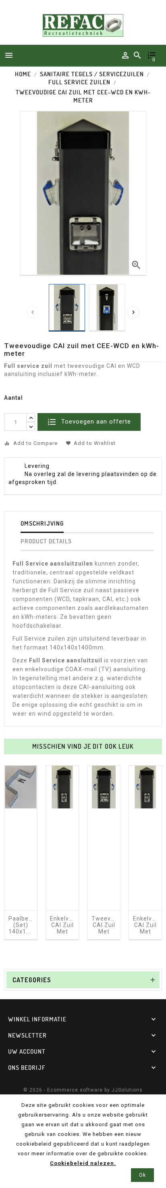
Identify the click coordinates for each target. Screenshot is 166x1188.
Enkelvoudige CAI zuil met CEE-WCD (62, 931)
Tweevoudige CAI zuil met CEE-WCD (103, 931)
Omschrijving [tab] (42, 523)
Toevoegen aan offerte (95, 421)
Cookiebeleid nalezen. (83, 1163)
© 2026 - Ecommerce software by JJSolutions (83, 1090)
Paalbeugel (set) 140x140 (20, 925)
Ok (142, 1175)
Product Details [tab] (46, 541)
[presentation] (33, 312)
